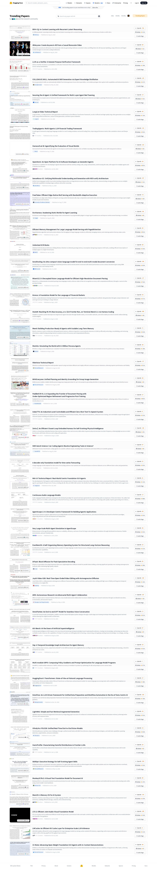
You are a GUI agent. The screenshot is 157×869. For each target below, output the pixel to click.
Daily (112, 16)
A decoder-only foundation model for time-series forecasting (56, 463)
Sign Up (144, 3)
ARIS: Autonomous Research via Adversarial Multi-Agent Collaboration (59, 595)
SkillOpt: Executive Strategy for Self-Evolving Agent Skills (54, 761)
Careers (69, 866)
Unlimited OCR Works (40, 245)
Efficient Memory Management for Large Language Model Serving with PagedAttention (66, 229)
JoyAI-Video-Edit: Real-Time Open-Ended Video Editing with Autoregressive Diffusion (65, 578)
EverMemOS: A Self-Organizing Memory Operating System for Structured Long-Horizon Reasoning (71, 545)
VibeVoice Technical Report (43, 362)
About (56, 866)
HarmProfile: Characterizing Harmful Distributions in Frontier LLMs (58, 745)
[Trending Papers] (128, 16)
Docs (108, 3)
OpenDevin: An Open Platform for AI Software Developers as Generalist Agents (62, 162)
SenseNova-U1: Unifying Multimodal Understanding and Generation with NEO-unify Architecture (70, 178)
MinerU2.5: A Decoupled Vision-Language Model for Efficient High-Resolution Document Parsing (70, 278)
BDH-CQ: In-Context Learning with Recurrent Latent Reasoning (57, 29)
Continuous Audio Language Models (46, 495)
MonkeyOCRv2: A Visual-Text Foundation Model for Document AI (57, 778)
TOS (31, 866)
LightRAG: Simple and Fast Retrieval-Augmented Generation (56, 712)
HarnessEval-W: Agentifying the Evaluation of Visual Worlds (55, 146)
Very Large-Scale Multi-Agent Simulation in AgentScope (54, 528)
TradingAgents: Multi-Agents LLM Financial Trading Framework (57, 128)
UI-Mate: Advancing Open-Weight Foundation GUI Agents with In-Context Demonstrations (67, 845)
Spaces (88, 3)
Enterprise (117, 3)
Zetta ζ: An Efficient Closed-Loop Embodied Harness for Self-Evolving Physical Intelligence (67, 428)
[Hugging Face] (81, 866)
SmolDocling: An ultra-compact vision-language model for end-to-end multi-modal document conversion (73, 262)
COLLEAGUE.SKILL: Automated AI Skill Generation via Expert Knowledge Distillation (65, 79)
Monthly (123, 16)
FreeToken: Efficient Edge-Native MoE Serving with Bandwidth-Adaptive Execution (64, 195)
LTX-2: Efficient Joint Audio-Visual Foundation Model (53, 811)
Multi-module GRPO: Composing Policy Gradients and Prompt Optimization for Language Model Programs (74, 662)
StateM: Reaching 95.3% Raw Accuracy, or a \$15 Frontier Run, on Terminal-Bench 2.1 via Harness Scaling (73, 312)
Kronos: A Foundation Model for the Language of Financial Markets (58, 295)
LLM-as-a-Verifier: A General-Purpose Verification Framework (56, 62)
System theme (16, 866)
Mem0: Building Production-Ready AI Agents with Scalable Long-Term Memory (63, 328)
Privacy (44, 866)
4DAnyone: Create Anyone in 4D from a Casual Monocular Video (57, 45)
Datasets (79, 3)
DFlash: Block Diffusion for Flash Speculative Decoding (53, 561)
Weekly (118, 16)
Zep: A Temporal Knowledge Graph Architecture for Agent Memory (58, 645)
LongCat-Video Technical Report (45, 112)
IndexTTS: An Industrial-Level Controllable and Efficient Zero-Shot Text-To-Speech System (67, 412)
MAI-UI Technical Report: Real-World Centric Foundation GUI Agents (59, 478)
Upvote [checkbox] (140, 28)
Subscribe (95, 7)
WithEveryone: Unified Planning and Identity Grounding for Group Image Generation (65, 379)
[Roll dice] (99, 16)
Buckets (99, 3)
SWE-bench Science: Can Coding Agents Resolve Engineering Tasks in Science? (62, 446)
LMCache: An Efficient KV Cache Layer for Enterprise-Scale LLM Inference (61, 828)
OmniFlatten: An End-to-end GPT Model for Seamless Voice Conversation (61, 612)
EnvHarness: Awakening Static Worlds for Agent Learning (54, 212)
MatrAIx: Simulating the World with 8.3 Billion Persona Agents (56, 346)
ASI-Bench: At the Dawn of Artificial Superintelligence (53, 628)
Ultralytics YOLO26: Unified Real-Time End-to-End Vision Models (57, 728)
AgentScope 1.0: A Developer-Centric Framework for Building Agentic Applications (64, 512)
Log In (137, 3)
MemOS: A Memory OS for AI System (46, 795)
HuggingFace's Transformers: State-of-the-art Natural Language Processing (62, 678)
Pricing (125, 3)
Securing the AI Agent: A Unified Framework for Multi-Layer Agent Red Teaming (63, 95)
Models (70, 3)
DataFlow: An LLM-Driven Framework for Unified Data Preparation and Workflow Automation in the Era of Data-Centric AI (80, 695)
